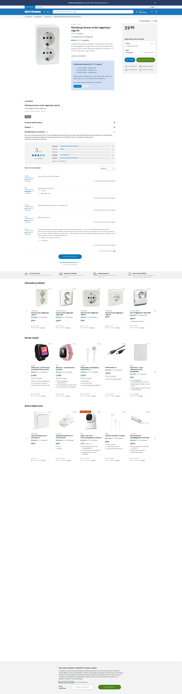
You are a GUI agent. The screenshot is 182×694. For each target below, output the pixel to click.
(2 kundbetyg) (43, 440)
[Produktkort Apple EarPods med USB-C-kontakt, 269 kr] (115, 420)
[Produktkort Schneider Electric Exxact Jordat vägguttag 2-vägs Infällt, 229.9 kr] (66, 298)
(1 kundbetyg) (43, 317)
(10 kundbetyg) (69, 317)
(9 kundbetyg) (93, 317)
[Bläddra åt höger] (155, 310)
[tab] (30, 7)
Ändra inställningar (62, 687)
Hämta (131, 60)
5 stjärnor (55, 146)
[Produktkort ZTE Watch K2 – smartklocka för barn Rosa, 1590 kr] (66, 352)
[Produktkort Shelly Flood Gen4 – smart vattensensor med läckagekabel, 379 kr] (140, 352)
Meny (48, 12)
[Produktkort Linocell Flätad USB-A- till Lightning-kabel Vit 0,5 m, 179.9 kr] (91, 352)
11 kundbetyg (85, 40)
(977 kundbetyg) (94, 372)
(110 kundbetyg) (69, 440)
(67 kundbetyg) (118, 370)
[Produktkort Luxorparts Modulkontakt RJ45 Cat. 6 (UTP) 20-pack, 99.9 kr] (66, 420)
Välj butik (42, 327)
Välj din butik (129, 52)
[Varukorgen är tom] (156, 11)
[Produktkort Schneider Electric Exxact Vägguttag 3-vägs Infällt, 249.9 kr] (140, 298)
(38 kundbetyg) (143, 315)
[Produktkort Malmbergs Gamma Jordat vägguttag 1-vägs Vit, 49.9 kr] (115, 298)
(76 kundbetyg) (143, 440)
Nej (113, 181)
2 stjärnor (55, 155)
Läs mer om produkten (78, 56)
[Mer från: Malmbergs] (29, 102)
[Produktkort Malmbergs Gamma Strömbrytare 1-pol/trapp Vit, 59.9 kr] (41, 420)
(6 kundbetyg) (68, 372)
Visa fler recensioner (70, 256)
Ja (108, 181)
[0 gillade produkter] (151, 11)
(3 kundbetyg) (43, 372)
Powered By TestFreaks (106, 251)
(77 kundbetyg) (93, 440)
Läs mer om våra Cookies (66, 682)
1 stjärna (54, 158)
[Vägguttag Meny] (53, 16)
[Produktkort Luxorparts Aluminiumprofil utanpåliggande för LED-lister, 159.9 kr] (140, 420)
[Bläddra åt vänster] (27, 310)
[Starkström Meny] (43, 16)
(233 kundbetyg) (118, 438)
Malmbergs (80, 33)
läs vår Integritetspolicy (81, 682)
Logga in (85, 86)
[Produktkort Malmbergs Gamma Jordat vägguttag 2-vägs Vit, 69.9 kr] (41, 298)
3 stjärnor (55, 152)
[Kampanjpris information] (91, 444)
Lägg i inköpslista (145, 21)
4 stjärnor (55, 149)
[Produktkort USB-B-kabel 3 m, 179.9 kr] (115, 352)
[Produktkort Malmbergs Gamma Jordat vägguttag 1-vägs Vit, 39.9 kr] (91, 298)
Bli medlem (78, 86)
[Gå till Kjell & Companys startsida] (33, 12)
